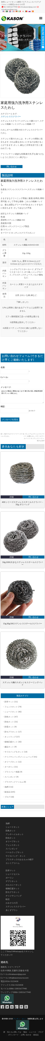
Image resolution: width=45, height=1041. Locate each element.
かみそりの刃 (12, 903)
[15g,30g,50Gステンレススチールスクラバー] (22, 615)
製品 (25, 1032)
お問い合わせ (26, 1035)
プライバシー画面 (12, 772)
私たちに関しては (14, 1032)
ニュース (32, 1032)
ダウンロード (13, 1035)
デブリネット (12, 881)
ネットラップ (10, 737)
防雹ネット (9, 727)
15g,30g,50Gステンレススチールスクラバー (22, 623)
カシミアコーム (13, 863)
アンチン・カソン (20, 1019)
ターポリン (9, 767)
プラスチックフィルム (13, 782)
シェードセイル (13, 874)
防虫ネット (9, 722)
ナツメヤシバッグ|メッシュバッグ (18, 757)
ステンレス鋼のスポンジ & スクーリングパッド (22, 683)
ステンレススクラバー (34, 39)
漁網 (6, 787)
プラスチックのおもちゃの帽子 (20, 859)
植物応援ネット (11, 742)
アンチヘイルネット (15, 834)
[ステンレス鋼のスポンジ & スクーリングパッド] (22, 675)
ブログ (7, 797)
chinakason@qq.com (28, 7)
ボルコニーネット (14, 885)
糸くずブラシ (12, 910)
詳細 (12, 497)
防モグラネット (11, 732)
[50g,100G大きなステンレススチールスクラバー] (22, 554)
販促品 (20, 39)
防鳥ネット (9, 717)
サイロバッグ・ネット (16, 856)
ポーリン (10, 877)
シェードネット (11, 712)
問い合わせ (12, 166)
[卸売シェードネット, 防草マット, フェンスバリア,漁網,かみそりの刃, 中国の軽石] (12, 20)
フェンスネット (11, 707)
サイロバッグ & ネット (14, 752)
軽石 (8, 899)
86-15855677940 (10, 7)
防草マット (9, 702)
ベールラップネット (15, 852)
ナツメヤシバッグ (14, 895)
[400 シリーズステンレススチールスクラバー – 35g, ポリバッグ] (22, 494)
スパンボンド (10, 777)
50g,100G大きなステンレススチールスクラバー (22, 563)
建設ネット (9, 747)
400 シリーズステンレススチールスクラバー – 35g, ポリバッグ (22, 503)
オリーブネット (11, 762)
